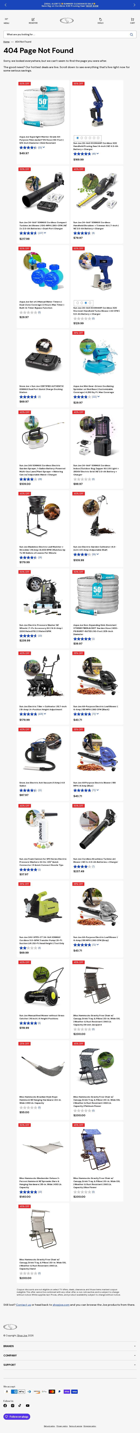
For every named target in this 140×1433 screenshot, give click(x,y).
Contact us (23, 1305)
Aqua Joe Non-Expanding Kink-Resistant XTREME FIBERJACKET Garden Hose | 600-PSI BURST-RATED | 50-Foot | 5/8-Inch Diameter (95, 630)
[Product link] (43, 122)
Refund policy (49, 1426)
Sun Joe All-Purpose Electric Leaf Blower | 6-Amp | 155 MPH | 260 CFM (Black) (95, 708)
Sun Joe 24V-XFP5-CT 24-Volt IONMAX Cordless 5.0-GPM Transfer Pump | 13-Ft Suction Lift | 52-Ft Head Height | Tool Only (41, 940)
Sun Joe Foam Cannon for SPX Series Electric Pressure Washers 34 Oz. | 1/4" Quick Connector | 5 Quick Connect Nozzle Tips (43, 862)
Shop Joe (22, 1335)
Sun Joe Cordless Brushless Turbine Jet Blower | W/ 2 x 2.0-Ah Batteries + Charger (95, 860)
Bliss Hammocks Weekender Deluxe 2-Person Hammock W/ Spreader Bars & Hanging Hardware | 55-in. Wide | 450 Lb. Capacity (40, 1183)
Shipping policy (89, 1426)
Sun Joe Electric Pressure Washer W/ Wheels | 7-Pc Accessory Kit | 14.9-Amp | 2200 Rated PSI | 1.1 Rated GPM (40, 628)
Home (6, 42)
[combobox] (70, 34)
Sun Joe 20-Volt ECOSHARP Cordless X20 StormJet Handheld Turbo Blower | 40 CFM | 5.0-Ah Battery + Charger (96, 311)
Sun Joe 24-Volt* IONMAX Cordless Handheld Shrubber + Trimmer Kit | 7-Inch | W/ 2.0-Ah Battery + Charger (95, 225)
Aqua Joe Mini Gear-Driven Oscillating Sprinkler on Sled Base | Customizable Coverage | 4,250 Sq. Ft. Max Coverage (93, 389)
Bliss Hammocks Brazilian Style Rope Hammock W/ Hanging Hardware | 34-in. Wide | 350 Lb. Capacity (40, 1100)
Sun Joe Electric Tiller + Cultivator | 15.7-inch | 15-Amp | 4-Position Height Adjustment (43, 708)
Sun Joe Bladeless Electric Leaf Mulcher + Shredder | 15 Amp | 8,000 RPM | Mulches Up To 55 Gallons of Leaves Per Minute (42, 549)
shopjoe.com (61, 1305)
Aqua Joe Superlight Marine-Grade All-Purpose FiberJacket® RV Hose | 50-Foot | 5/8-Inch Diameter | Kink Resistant (41, 139)
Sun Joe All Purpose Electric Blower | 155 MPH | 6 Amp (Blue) (94, 784)
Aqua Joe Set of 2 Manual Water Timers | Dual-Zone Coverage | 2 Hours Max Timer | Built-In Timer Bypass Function (41, 304)
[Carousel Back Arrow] (5, 5)
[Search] (132, 34)
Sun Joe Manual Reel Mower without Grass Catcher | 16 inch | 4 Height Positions (41, 1017)
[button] (6, 21)
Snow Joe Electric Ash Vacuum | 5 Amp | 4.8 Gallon (42, 784)
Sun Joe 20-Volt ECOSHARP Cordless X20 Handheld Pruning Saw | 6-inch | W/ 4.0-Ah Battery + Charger (95, 146)
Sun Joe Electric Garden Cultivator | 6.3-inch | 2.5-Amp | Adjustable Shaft (94, 548)
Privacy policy (62, 1426)
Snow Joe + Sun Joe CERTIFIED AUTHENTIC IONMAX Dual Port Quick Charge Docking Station (41, 389)
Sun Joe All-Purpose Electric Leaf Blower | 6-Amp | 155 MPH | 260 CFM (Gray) (95, 939)
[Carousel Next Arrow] (134, 5)
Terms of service (75, 1426)
